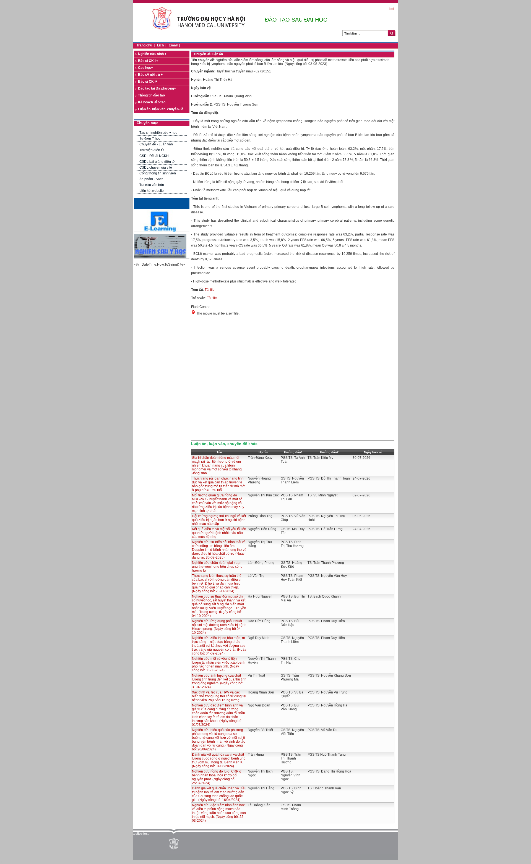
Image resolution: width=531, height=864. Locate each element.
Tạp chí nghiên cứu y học (158, 133)
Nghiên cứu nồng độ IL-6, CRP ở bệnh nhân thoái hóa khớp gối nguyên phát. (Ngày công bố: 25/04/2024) (216, 777)
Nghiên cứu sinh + (152, 54)
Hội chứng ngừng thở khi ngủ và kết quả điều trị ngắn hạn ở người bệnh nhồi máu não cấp (219, 520)
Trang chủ (144, 45)
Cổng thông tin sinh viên (157, 173)
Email (173, 45)
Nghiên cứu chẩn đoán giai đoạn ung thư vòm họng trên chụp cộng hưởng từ (217, 566)
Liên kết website (151, 191)
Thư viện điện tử (151, 150)
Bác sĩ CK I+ (147, 81)
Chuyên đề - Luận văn (156, 144)
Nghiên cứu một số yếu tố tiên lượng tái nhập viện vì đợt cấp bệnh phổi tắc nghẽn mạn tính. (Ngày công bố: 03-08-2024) (218, 664)
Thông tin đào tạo (151, 95)
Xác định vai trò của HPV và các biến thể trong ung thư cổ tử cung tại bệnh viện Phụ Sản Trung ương (219, 696)
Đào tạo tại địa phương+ (157, 88)
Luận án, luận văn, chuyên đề (160, 109)
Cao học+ (145, 68)
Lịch (160, 45)
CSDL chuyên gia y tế (155, 167)
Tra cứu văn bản (151, 185)
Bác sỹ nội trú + (150, 75)
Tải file (210, 290)
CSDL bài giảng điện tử (157, 162)
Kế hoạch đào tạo (151, 102)
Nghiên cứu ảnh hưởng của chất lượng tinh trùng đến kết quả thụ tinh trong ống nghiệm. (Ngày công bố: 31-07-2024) (219, 681)
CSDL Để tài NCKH (154, 156)
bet (391, 9)
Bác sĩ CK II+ (148, 61)
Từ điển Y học (149, 138)
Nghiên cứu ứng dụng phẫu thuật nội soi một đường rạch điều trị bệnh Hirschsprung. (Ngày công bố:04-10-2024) (219, 627)
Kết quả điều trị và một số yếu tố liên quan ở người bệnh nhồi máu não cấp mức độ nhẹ (219, 533)
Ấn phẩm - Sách (151, 179)
